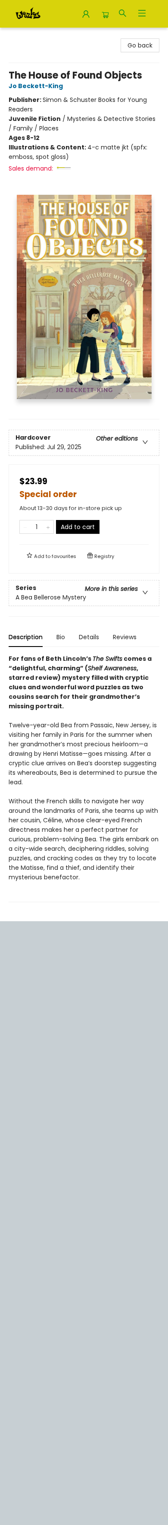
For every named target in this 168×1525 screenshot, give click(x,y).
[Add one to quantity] (48, 527)
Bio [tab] (60, 637)
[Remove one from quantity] (25, 527)
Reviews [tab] (125, 637)
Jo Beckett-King (36, 86)
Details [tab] (89, 637)
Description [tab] (26, 637)
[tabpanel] (84, 778)
